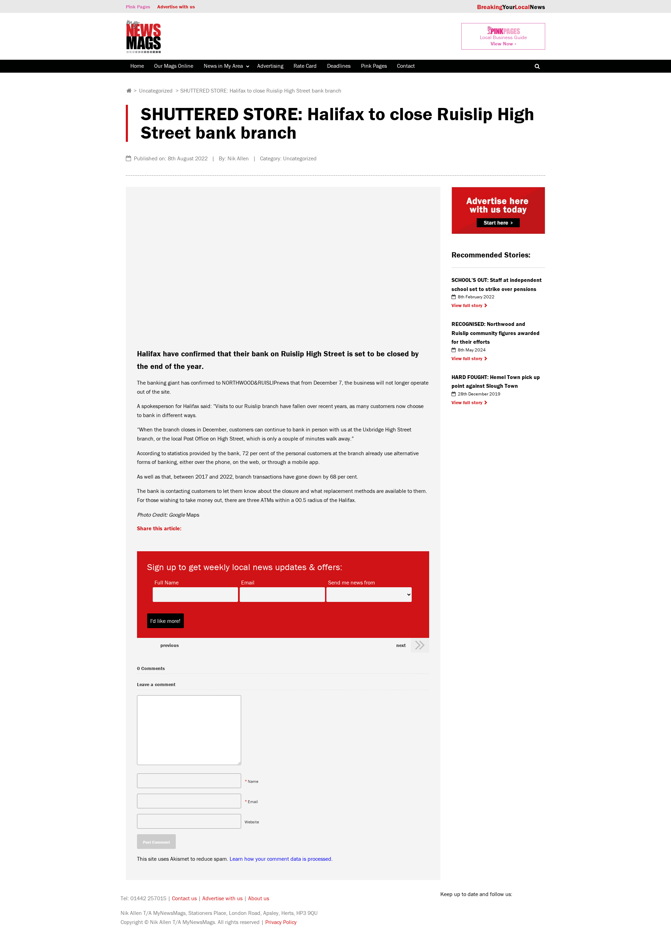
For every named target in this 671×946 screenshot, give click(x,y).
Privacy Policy (281, 921)
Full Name (166, 582)
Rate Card (305, 65)
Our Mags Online (173, 65)
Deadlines (339, 65)
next (401, 645)
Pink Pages (138, 6)
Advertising (270, 65)
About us (258, 898)
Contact (406, 65)
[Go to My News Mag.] (129, 90)
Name (253, 781)
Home (137, 65)
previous (169, 645)
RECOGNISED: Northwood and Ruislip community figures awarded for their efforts (496, 332)
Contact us (184, 898)
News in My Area (223, 65)
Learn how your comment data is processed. (281, 858)
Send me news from (351, 582)
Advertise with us (176, 6)
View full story (467, 305)
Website (252, 821)
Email (247, 582)
